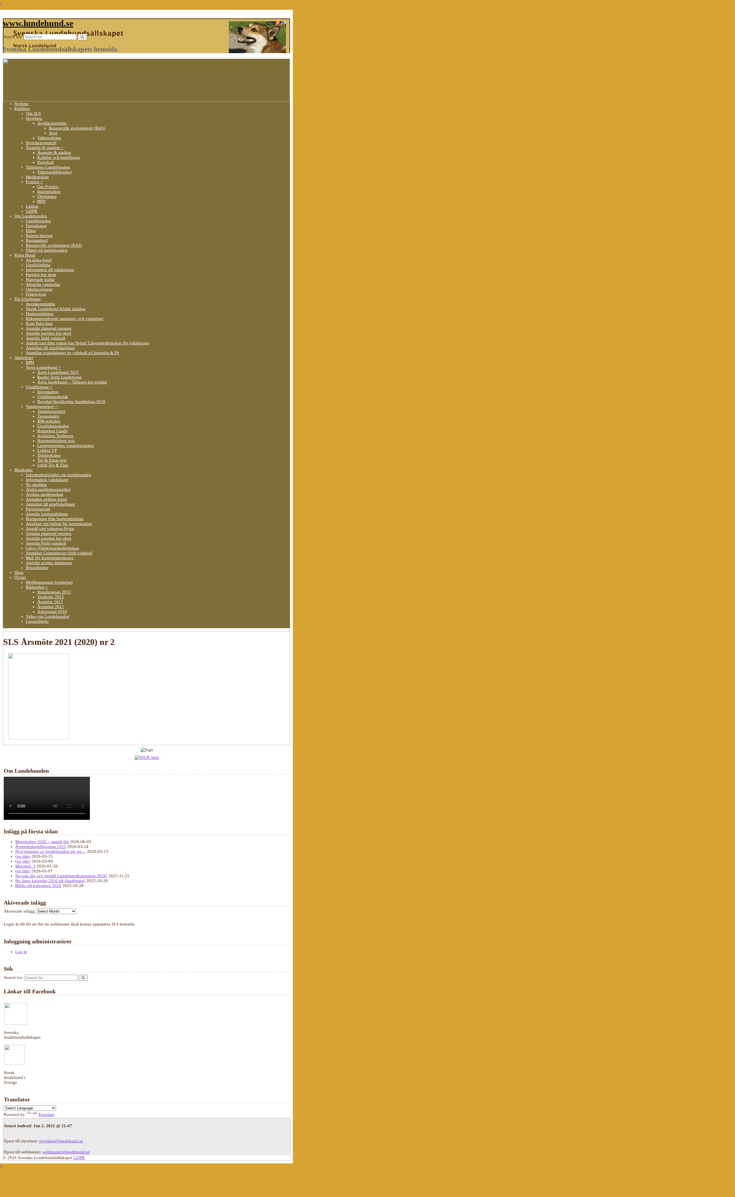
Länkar (32, 206)
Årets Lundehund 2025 (58, 372)
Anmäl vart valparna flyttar (50, 528)
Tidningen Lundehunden (48, 167)
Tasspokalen (48, 416)
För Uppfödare (27, 299)
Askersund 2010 (52, 611)
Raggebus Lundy (52, 431)
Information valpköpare (47, 479)
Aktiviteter (23, 357)
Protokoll (45, 162)
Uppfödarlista (38, 265)
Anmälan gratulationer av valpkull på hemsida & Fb (72, 352)
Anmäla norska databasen (49, 562)
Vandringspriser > (41, 406)
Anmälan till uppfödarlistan (50, 348)
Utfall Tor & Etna (52, 465)
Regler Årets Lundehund (59, 377)
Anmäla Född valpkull (46, 543)
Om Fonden (48, 186)
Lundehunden (38, 221)
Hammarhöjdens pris (56, 440)
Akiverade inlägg (19, 911)
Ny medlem (36, 484)
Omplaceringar (39, 289)
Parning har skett (41, 274)
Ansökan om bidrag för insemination (59, 523)
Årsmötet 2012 (50, 606)
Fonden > (34, 182)
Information (48, 392)
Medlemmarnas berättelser (49, 582)
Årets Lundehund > (43, 367)
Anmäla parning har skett (48, 333)
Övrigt (20, 577)
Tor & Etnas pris (52, 460)
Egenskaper (36, 225)
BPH (41, 201)
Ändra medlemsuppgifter (48, 489)
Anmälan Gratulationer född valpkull (59, 553)
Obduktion (47, 196)
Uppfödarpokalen (53, 426)
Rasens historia (39, 235)
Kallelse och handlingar (58, 157)
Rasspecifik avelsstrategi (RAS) (77, 128)
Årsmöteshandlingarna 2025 (40, 846)
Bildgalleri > (37, 587)
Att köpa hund (39, 260)
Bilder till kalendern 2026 (38, 885)
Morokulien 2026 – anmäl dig (42, 841)
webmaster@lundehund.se (66, 1152)
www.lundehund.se (38, 23)
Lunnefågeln (37, 621)
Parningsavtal (38, 509)
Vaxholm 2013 (50, 597)
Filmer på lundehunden (46, 250)
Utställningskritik (52, 396)
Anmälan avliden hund (46, 499)
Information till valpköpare (50, 269)
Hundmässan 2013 (54, 592)
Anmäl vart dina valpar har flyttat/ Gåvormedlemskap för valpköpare (87, 343)
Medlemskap (37, 177)
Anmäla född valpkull (45, 338)
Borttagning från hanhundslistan (55, 518)
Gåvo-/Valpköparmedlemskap (52, 548)
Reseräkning (37, 567)
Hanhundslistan (40, 313)
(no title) (22, 856)
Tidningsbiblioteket (54, 172)
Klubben (22, 108)
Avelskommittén (52, 123)
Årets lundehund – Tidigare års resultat (72, 382)
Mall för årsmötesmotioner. (50, 558)
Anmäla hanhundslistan (47, 514)
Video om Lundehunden (47, 616)
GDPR (31, 211)
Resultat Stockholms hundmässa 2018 (71, 401)
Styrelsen (34, 118)
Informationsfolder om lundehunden (58, 475)
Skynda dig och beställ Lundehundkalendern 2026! (61, 876)
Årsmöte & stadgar (54, 152)
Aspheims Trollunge (55, 435)
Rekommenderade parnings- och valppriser (64, 318)
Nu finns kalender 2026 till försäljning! (50, 880)
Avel (53, 133)
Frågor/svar (36, 294)
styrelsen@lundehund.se (61, 1141)
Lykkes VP (47, 450)
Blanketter (23, 470)
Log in (21, 951)
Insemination (49, 191)
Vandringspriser (51, 411)
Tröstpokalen (49, 455)
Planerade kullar (40, 279)
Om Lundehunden (30, 216)
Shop (19, 572)
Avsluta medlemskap (44, 494)
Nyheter (21, 103)
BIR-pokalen (48, 421)
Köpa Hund (24, 255)
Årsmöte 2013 (50, 602)
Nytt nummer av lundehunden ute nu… (50, 851)
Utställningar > (39, 387)
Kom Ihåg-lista (39, 323)
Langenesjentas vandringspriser (65, 445)
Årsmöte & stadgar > (44, 147)
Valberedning (49, 138)
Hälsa (31, 230)
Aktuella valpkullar (43, 284)
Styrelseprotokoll (41, 142)
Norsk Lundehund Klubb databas (56, 309)
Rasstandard (37, 240)
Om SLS (33, 113)
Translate (46, 1114)
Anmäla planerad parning (48, 328)
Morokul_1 (25, 866)
